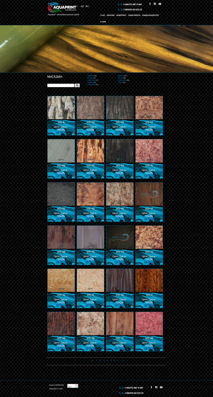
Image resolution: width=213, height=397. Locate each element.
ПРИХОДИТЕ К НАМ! (56, 389)
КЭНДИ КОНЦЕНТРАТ (150, 15)
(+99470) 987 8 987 (132, 5)
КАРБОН (90, 76)
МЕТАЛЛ (90, 78)
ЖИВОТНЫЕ (91, 80)
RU (87, 6)
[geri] (93, 360)
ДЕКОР (120, 78)
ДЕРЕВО (121, 76)
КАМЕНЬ (90, 82)
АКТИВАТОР (91, 85)
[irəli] (122, 360)
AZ (82, 6)
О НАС (102, 15)
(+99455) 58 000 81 (132, 10)
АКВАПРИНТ (121, 15)
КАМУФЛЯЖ (122, 80)
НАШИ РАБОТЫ (134, 15)
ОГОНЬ (120, 82)
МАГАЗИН (111, 15)
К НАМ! (103, 22)
